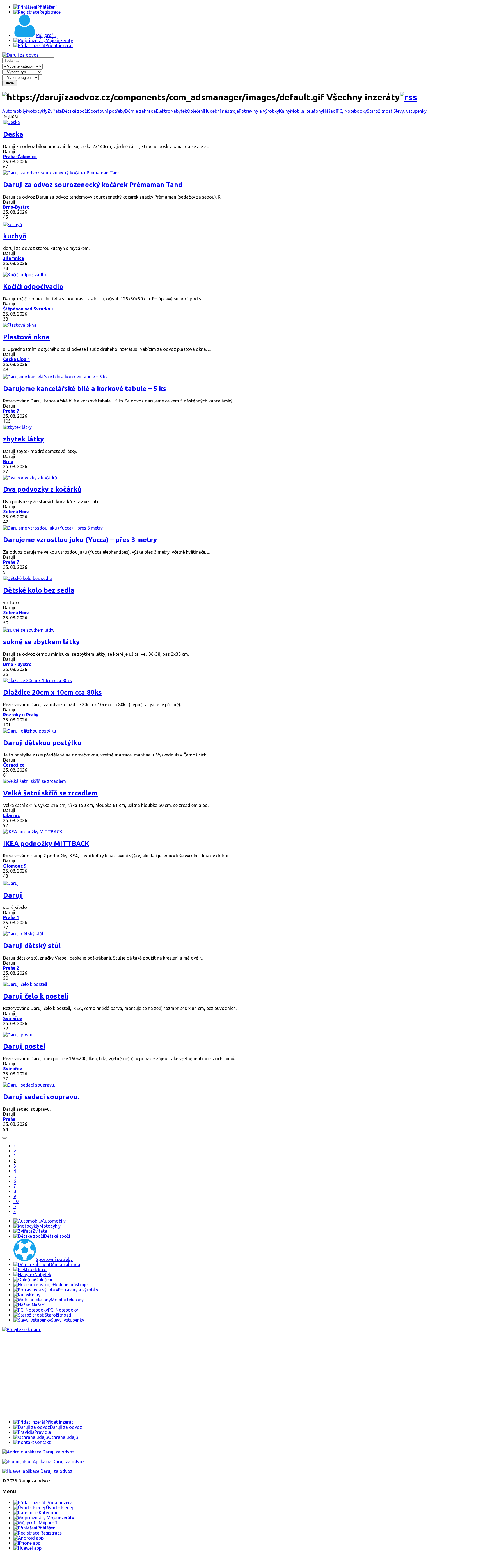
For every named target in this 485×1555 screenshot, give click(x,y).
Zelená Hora (16, 511)
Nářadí (330, 111)
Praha (9, 1119)
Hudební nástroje (221, 111)
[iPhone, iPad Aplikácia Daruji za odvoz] (43, 1461)
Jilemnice (13, 258)
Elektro (163, 111)
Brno (8, 461)
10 (16, 1201)
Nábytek (178, 111)
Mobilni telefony (306, 111)
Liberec (11, 815)
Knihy (284, 111)
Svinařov (12, 1018)
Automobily (14, 111)
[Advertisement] (170, 1376)
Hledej (9, 83)
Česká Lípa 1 (16, 359)
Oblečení (195, 111)
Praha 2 (11, 967)
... (14, 1176)
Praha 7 (11, 410)
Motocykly (36, 111)
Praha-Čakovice (20, 156)
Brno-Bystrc (16, 207)
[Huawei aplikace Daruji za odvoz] (37, 1471)
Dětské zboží (75, 111)
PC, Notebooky (352, 111)
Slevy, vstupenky (410, 111)
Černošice (14, 764)
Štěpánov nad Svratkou (28, 308)
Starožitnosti (380, 111)
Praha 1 (11, 917)
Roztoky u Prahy (20, 714)
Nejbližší (11, 116)
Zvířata (54, 111)
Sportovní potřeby (106, 111)
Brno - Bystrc (17, 664)
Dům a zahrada (140, 111)
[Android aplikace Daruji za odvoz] (38, 1451)
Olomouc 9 (14, 865)
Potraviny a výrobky (259, 111)
